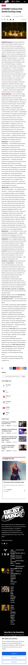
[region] (14, 650)
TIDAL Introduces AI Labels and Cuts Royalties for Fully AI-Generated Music (13, 557)
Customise (14, 657)
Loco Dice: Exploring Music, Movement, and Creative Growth (8, 447)
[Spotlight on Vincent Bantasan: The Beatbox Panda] (22, 431)
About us (18, 573)
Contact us (19, 571)
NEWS (3, 5)
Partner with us (20, 553)
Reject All (14, 662)
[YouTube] (4, 544)
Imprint (18, 563)
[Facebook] (14, 385)
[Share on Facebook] (4, 19)
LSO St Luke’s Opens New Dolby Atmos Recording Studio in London (13, 593)
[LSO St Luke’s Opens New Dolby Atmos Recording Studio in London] (5, 589)
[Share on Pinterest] (17, 368)
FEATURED (12, 565)
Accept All (14, 653)
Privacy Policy (20, 560)
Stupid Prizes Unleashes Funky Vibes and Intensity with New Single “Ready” (9, 438)
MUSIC (3, 425)
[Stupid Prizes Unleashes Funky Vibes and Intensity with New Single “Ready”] (22, 439)
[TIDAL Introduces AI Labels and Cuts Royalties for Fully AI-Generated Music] (5, 552)
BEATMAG (8, 16)
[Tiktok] (14, 413)
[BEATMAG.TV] (6, 1)
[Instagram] (14, 402)
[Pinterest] (14, 396)
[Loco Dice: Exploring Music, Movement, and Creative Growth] (22, 447)
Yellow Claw (5, 187)
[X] (14, 391)
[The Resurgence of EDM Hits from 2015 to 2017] (22, 424)
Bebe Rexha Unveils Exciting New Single (14, 482)
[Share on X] (7, 19)
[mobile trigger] (3, 1)
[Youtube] (14, 408)
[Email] (10, 19)
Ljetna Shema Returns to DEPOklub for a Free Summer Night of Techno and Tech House (12, 614)
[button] (13, 19)
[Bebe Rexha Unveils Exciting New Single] (14, 470)
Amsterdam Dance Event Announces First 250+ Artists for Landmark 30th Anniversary (13, 575)
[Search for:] (13, 376)
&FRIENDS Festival (7, 42)
